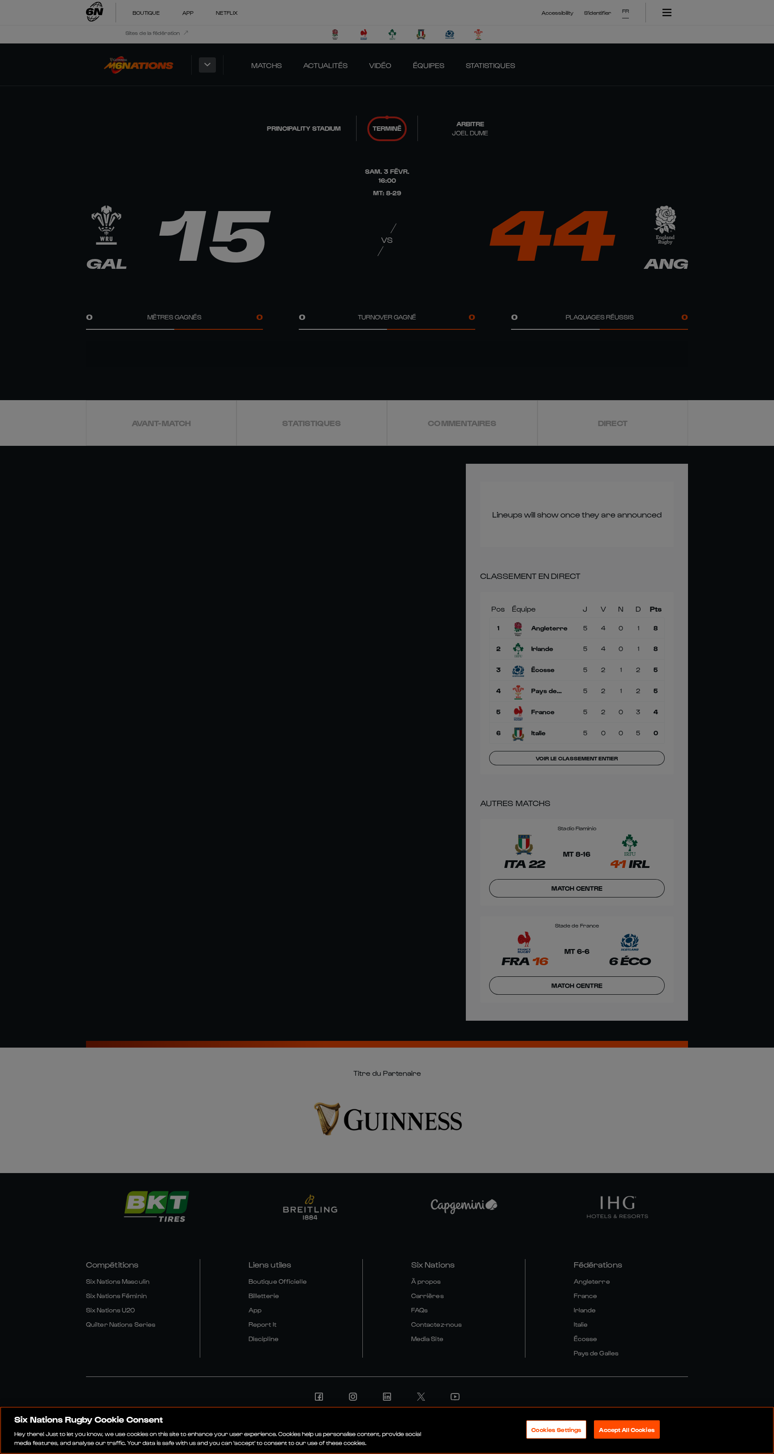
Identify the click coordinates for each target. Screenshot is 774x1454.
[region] (387, 1430)
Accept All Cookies (626, 1429)
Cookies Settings (556, 1429)
